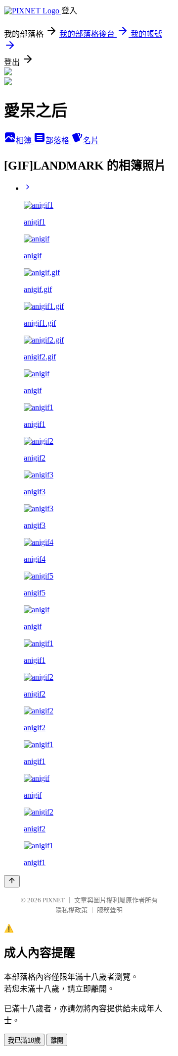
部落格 (58, 140)
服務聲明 (110, 910)
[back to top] (12, 881)
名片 (91, 140)
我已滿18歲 (24, 1040)
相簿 (25, 140)
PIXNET (54, 900)
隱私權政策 (71, 910)
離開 (56, 1040)
